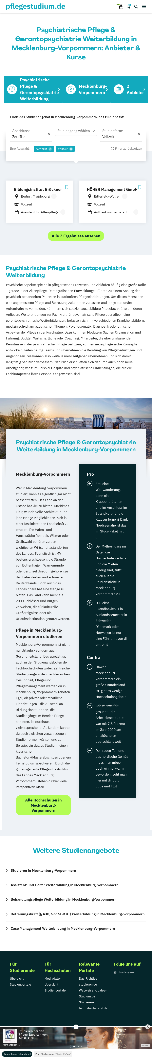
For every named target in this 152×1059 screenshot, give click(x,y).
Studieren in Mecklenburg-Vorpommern (43, 870)
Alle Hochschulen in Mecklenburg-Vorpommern (43, 805)
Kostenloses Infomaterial (17, 1053)
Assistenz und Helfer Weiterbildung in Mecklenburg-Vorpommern (65, 885)
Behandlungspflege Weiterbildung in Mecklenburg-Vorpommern (64, 899)
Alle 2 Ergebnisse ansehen (76, 236)
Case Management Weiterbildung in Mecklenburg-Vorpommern (63, 928)
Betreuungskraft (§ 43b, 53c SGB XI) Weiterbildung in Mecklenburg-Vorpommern (78, 914)
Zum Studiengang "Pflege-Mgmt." (53, 1053)
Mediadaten (53, 978)
